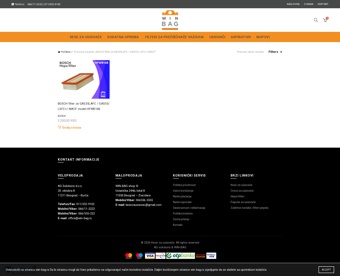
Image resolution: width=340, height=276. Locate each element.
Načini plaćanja (182, 196)
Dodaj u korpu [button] (71, 127)
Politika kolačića (183, 213)
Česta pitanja (181, 219)
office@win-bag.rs (80, 218)
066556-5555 (144, 200)
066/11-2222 (35, 4)
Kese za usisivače (86, 37)
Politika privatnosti (184, 185)
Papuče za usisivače (243, 202)
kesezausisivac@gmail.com (144, 205)
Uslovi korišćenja (183, 190)
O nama (308, 4)
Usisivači (217, 37)
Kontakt (323, 4)
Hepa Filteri (237, 196)
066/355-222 (86, 213)
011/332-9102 (52, 4)
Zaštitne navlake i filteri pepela (249, 207)
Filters (273, 52)
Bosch (62, 116)
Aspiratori (241, 37)
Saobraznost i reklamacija (189, 207)
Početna (65, 51)
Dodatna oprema (123, 37)
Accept (326, 269)
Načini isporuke (182, 202)
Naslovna (293, 4)
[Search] (316, 20)
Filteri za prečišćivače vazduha (174, 37)
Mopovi (263, 37)
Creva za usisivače (242, 190)
